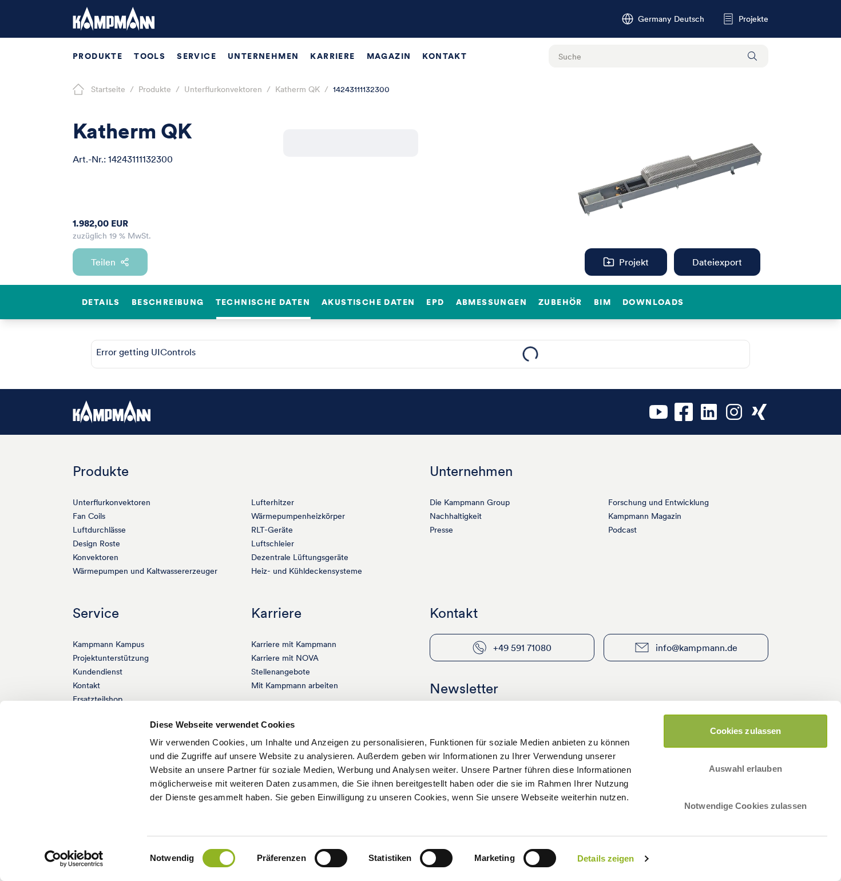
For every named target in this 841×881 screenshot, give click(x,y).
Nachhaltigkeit (456, 516)
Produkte (97, 56)
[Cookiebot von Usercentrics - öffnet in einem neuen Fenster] (74, 858)
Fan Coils (89, 516)
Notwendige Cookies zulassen (745, 806)
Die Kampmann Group (470, 502)
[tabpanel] (530, 354)
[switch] (331, 858)
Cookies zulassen (746, 731)
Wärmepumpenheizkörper (298, 516)
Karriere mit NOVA (285, 658)
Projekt (634, 262)
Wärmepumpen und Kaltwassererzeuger (145, 571)
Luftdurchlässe (99, 530)
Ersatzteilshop (97, 699)
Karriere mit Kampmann (293, 644)
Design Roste (96, 543)
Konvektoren (95, 557)
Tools (149, 56)
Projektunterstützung (111, 658)
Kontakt (444, 56)
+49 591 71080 (522, 647)
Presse (441, 530)
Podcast (622, 530)
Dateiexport (717, 262)
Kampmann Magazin (644, 516)
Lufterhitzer (272, 502)
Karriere (332, 56)
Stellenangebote (280, 671)
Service (196, 56)
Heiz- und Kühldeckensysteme (306, 571)
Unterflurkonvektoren (111, 502)
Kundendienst (97, 671)
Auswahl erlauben (745, 768)
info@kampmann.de (696, 647)
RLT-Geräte (272, 530)
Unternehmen (263, 56)
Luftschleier (272, 543)
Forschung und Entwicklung (658, 502)
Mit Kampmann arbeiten (294, 685)
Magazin (389, 56)
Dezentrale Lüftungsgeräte (299, 557)
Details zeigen (605, 858)
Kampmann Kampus (108, 644)
